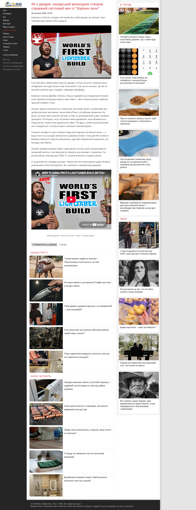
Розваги (6, 34)
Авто (5, 10)
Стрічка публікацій (10, 55)
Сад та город (8, 37)
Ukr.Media (79, 90)
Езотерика (7, 14)
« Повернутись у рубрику (44, 244)
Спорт (5, 40)
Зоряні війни (89, 236)
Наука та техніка (9, 30)
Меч (79, 236)
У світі (5, 50)
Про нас (6, 59)
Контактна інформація (12, 63)
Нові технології (68, 236)
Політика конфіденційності (14, 66)
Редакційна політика (12, 69)
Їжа (4, 17)
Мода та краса (9, 27)
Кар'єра (6, 20)
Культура (6, 24)
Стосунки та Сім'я (10, 44)
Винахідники (53, 236)
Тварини (6, 47)
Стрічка (63, 244)
